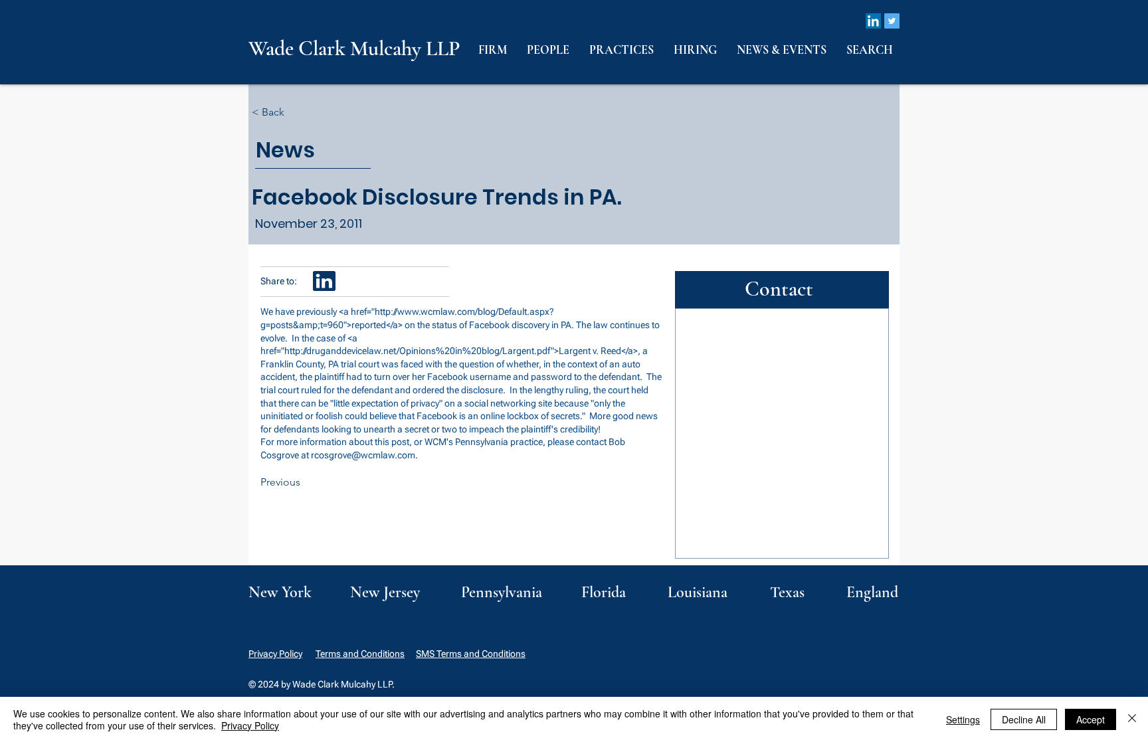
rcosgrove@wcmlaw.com (363, 455)
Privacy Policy (275, 653)
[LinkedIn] (873, 21)
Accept (1090, 719)
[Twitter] (892, 21)
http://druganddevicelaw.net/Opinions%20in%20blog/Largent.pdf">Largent (437, 350)
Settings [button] (963, 719)
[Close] (1132, 719)
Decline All (1024, 719)
